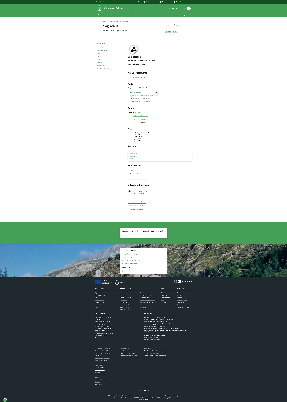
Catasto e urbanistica (125, 305)
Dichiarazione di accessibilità (102, 351)
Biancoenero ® (149, 398)
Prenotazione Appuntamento (102, 358)
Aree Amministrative (100, 295)
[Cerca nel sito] (189, 8)
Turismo (142, 305)
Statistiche (97, 382)
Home (104, 21)
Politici (96, 307)
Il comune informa (165, 297)
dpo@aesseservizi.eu (153, 337)
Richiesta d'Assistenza (100, 363)
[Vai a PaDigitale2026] (183, 281)
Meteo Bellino (147, 348)
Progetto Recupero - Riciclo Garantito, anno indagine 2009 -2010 (160, 355)
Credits (97, 377)
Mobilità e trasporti (144, 297)
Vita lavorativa (143, 307)
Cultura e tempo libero (125, 307)
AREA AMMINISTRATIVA (138, 78)
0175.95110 (138, 112)
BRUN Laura (133, 153)
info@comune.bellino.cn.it (140, 116)
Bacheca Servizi (99, 365)
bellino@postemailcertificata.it (140, 119)
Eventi (178, 293)
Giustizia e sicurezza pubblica (147, 293)
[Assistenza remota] (178, 396)
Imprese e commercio (145, 295)
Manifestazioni (164, 295)
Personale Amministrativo (101, 305)
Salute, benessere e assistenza (147, 300)
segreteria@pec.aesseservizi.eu (154, 339)
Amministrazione (112, 21)
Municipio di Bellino (135, 92)
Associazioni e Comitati (183, 307)
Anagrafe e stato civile (125, 297)
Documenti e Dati (99, 300)
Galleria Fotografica (182, 300)
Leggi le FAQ (98, 355)
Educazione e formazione (126, 309)
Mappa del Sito (98, 384)
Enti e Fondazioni (99, 302)
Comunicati (163, 302)
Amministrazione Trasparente (102, 348)
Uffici (119, 21)
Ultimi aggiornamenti (100, 379)
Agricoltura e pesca (124, 293)
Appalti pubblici (123, 300)
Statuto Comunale (99, 367)
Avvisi (162, 300)
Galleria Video (180, 302)
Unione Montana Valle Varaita (127, 353)
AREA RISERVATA (143, 400)
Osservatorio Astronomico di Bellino (128, 355)
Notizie (162, 293)
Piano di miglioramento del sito (102, 353)
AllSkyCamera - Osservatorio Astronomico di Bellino (157, 351)
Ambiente (122, 295)
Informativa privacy (100, 370)
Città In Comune (172, 396)
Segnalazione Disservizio (101, 360)
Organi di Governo (99, 293)
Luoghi (179, 295)
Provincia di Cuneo (124, 351)
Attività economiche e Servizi (184, 305)
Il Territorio (179, 297)
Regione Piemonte (100, 2)
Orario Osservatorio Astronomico (152, 353)
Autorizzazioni (123, 302)
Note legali (97, 372)
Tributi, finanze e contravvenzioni (148, 302)
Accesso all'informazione (160, 15)
